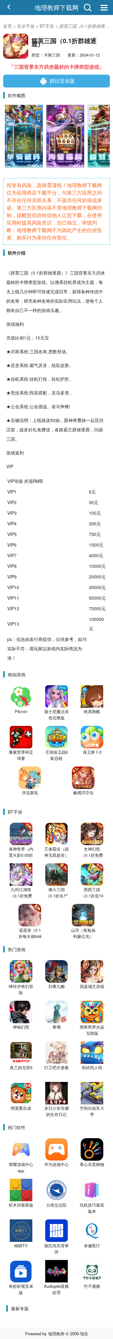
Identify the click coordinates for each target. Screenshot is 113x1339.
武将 (15, 351)
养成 (76, 282)
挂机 (67, 282)
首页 (7, 26)
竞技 (15, 392)
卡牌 (23, 282)
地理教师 (56, 1334)
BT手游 (47, 26)
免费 (41, 429)
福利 (19, 324)
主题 (89, 282)
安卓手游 (26, 26)
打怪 (42, 379)
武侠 (100, 273)
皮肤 (64, 365)
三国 (23, 273)
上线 (15, 291)
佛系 (59, 282)
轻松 (55, 379)
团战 (42, 406)
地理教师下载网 (56, 7)
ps (9, 639)
